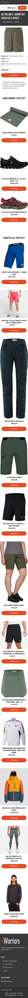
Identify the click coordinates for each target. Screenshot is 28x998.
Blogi (5, 970)
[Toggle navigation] (3, 7)
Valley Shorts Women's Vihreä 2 (14, 605)
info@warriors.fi (5, 2)
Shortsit (16, 22)
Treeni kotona (8, 964)
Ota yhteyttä (13, 993)
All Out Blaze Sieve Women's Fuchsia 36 (14, 212)
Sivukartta (20, 995)
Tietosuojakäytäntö (10, 995)
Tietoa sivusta (8, 967)
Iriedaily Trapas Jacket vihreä (14, 914)
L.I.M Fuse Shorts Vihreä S (14, 477)
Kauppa (22, 8)
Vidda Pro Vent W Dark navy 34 (14, 421)
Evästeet (20, 993)
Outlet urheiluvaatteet (10, 961)
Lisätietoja (14, 75)
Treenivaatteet (7, 22)
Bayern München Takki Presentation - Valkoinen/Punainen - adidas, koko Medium (14, 750)
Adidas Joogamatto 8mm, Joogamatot (14, 133)
